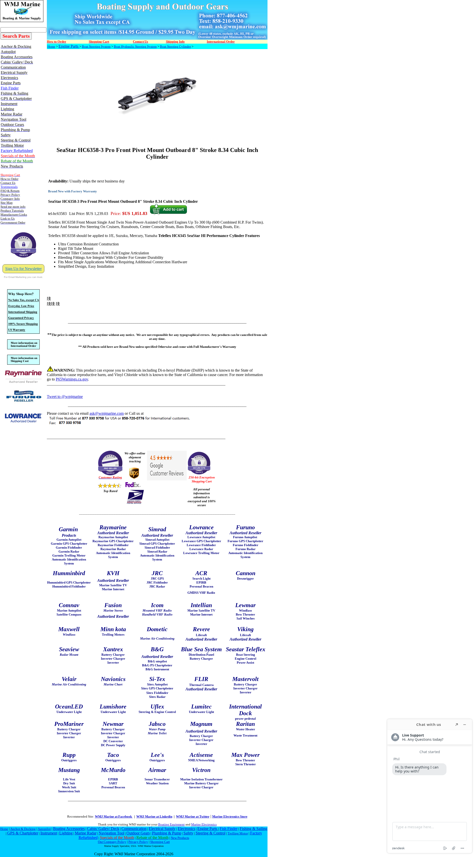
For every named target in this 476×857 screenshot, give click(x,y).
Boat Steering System (96, 46)
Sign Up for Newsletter (23, 268)
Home (51, 46)
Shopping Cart (160, 842)
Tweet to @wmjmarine (65, 396)
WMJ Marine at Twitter (192, 816)
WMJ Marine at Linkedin (154, 816)
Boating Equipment (171, 824)
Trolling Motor (238, 833)
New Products (180, 838)
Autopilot (44, 829)
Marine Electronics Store (229, 816)
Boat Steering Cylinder (175, 46)
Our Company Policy (112, 842)
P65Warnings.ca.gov (72, 379)
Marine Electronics (204, 824)
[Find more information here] (429, 786)
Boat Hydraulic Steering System (135, 46)
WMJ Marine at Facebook (114, 816)
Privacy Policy (138, 842)
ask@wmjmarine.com (106, 413)
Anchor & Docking (23, 829)
